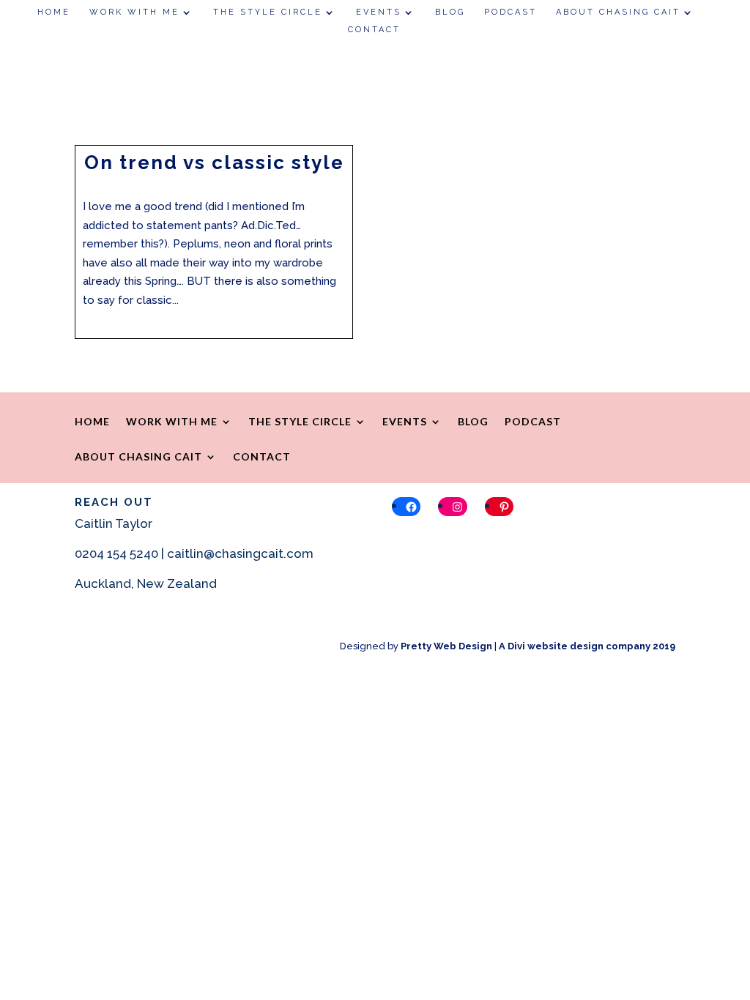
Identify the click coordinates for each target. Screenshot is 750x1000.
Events (378, 12)
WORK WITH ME (134, 12)
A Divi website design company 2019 (587, 646)
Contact (374, 29)
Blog (450, 12)
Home (53, 12)
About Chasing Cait (618, 12)
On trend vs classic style (214, 162)
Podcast (510, 12)
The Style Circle (267, 12)
